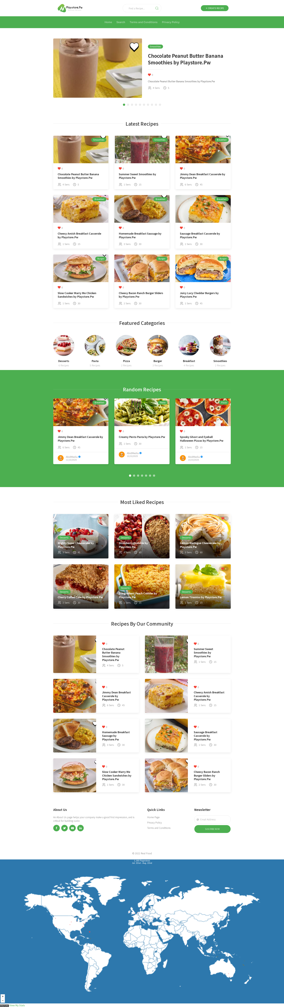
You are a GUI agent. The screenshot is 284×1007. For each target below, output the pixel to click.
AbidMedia (72, 456)
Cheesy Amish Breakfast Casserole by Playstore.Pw (79, 235)
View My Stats (17, 1005)
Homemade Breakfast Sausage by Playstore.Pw (140, 235)
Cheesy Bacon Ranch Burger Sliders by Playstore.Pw (141, 295)
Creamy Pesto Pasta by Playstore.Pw (142, 437)
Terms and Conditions (144, 22)
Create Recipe (216, 8)
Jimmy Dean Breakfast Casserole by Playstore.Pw (202, 176)
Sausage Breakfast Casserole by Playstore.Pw (200, 235)
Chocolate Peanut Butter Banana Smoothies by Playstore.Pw (78, 176)
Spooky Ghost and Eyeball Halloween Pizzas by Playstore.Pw (201, 438)
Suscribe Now (212, 828)
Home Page (153, 817)
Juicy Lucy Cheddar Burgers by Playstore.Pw (199, 295)
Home (108, 22)
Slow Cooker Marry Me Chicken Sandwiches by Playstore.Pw (77, 295)
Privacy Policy (171, 22)
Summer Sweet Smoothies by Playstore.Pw (137, 176)
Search (120, 22)
